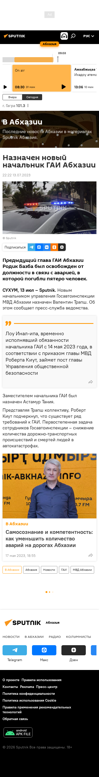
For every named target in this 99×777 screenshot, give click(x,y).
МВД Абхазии (82, 570)
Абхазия (31, 570)
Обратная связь (15, 719)
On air (20, 70)
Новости (49, 570)
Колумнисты (78, 636)
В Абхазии (17, 524)
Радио (55, 636)
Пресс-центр (46, 686)
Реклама (27, 686)
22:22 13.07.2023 (16, 175)
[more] (91, 382)
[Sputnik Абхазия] (15, 38)
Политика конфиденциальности (29, 693)
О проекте (11, 680)
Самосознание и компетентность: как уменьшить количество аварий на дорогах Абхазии (49, 538)
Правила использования (41, 680)
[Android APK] (18, 733)
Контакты (10, 686)
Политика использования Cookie (29, 700)
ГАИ (64, 570)
